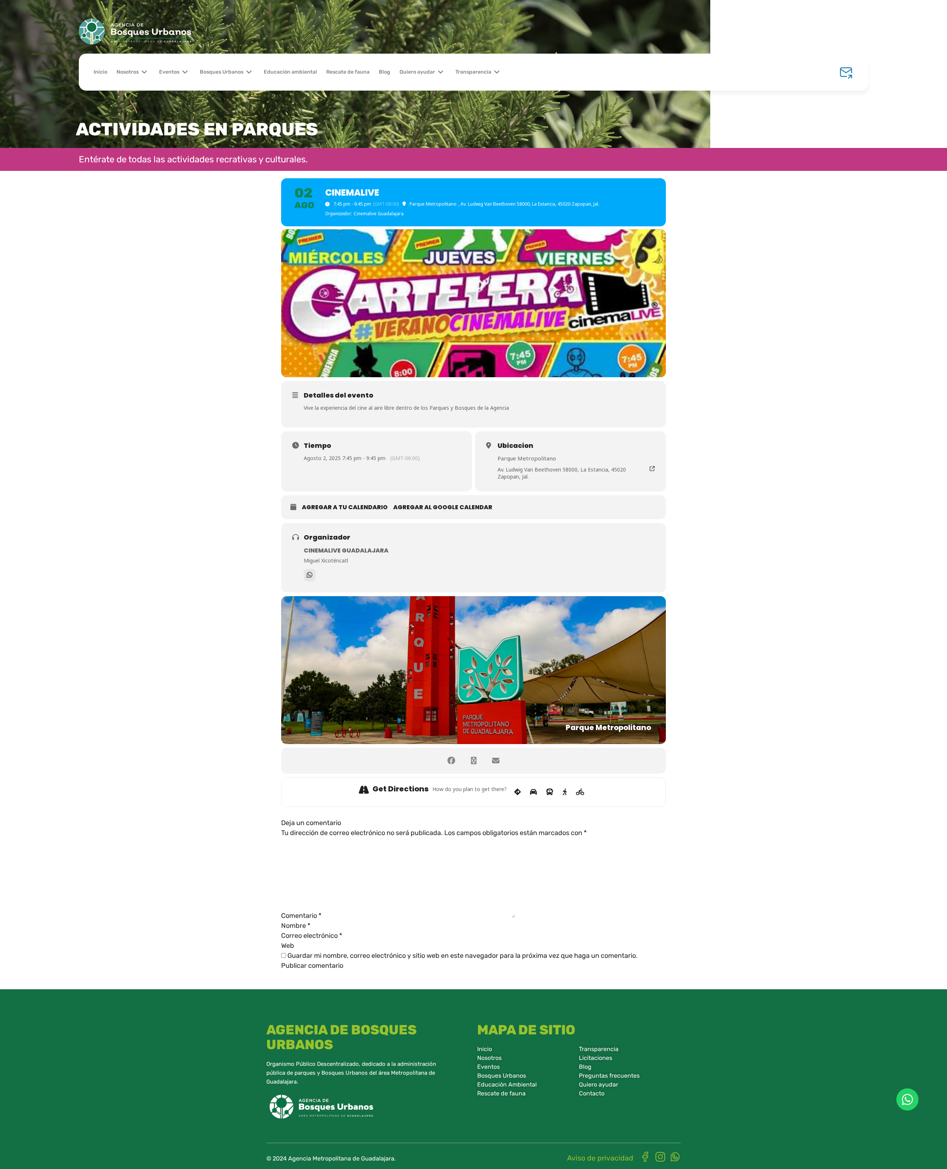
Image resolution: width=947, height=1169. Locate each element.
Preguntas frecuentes (609, 1075)
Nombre (295, 926)
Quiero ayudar (417, 72)
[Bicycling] (580, 792)
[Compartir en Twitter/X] (473, 760)
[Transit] (549, 792)
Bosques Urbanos (221, 72)
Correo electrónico (311, 936)
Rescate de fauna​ (501, 1093)
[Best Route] (517, 792)
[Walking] (564, 792)
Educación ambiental (290, 72)
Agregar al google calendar (442, 507)
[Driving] (533, 792)
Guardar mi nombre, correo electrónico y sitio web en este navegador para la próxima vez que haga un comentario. (462, 956)
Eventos (169, 72)
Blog (384, 72)
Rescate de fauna (348, 72)
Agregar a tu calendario (345, 507)
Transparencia (473, 72)
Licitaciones (595, 1057)
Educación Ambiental (507, 1084)
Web (287, 946)
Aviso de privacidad (600, 1158)
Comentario (301, 916)
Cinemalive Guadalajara (346, 550)
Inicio (100, 72)
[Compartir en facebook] (451, 760)
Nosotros (128, 72)
